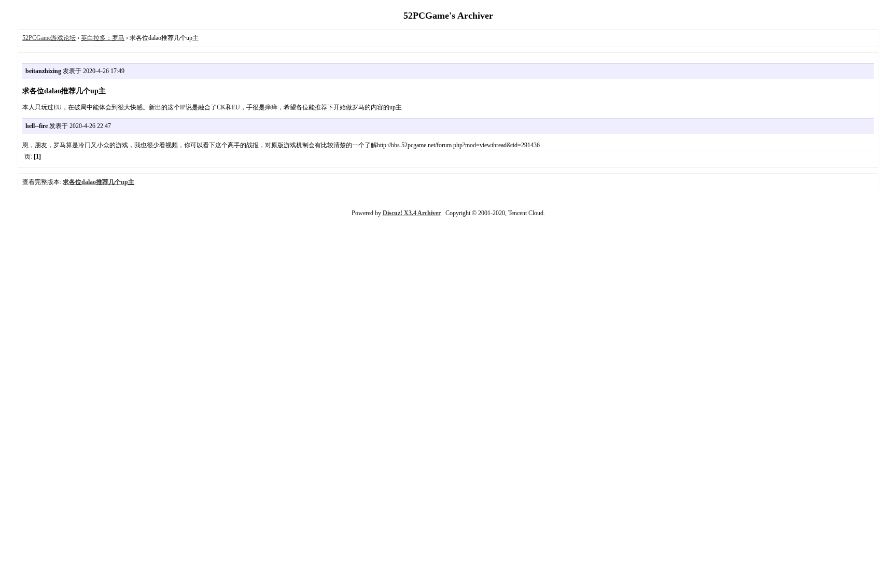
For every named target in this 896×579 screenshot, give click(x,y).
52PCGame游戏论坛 (49, 37)
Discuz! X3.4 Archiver (412, 213)
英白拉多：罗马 (102, 37)
